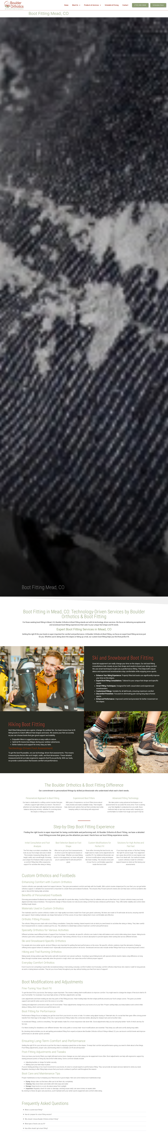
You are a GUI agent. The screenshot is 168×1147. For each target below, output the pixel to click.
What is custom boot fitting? (33, 1110)
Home (66, 5)
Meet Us (75, 5)
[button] (84, 1109)
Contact (125, 5)
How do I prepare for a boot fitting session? (38, 1114)
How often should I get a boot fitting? (36, 1128)
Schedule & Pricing (112, 5)
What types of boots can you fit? (35, 1124)
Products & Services (91, 5)
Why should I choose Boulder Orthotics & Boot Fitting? (41, 1119)
